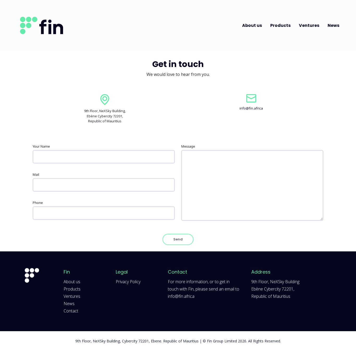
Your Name (41, 146)
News (333, 25)
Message (188, 146)
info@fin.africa (251, 108)
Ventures (309, 25)
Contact (71, 311)
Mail (36, 174)
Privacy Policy (128, 282)
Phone (38, 202)
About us (252, 25)
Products (280, 25)
